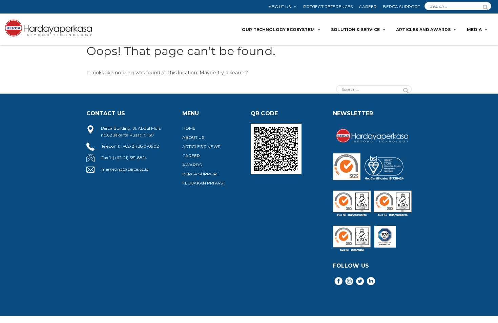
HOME (189, 128)
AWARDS (192, 164)
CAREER (368, 6)
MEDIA (474, 29)
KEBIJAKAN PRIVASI (203, 182)
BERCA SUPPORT (401, 6)
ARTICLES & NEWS (201, 146)
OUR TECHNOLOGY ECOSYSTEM (278, 29)
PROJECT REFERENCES (328, 6)
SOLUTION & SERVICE (355, 29)
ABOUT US (280, 6)
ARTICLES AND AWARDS (423, 29)
